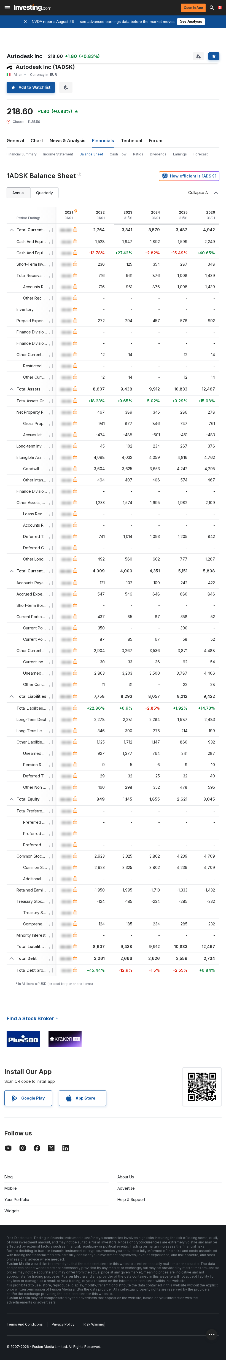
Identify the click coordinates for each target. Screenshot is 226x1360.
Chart (37, 140)
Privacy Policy (63, 1324)
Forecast (200, 154)
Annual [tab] (18, 192)
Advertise (126, 1188)
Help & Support (131, 1199)
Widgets (12, 1210)
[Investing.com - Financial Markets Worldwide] (32, 7)
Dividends (158, 154)
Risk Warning (94, 1324)
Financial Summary (22, 154)
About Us (125, 1177)
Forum (155, 140)
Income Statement (58, 154)
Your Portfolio (16, 1199)
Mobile (10, 1188)
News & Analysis (67, 140)
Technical (131, 140)
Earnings (180, 154)
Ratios (138, 154)
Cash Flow (118, 154)
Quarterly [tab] (44, 192)
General (15, 140)
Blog (8, 1177)
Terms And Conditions (25, 1324)
